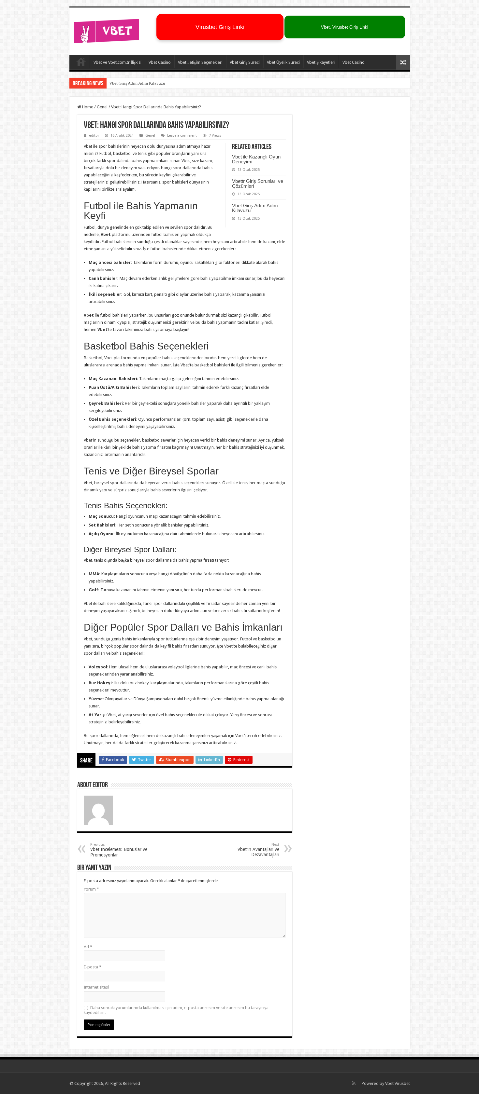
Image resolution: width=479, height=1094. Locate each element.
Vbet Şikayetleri (321, 62)
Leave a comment (182, 135)
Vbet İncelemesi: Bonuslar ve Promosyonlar (118, 849)
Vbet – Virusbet (81, 61)
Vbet (389, 1083)
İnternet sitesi (96, 987)
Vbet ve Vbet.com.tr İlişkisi (117, 62)
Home (87, 106)
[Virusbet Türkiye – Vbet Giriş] (106, 30)
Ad (88, 946)
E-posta (92, 966)
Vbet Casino (160, 62)
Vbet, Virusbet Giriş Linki (344, 27)
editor (94, 135)
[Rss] (353, 1083)
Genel (102, 106)
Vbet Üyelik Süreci (283, 62)
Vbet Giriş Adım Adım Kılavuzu (137, 83)
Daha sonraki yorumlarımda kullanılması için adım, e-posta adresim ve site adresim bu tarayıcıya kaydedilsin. (176, 1010)
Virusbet (402, 1083)
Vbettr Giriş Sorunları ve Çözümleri (257, 183)
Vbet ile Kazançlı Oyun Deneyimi (256, 159)
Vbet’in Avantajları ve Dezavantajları (258, 849)
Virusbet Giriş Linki (220, 27)
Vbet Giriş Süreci (245, 62)
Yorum (91, 889)
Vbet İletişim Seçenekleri (200, 62)
